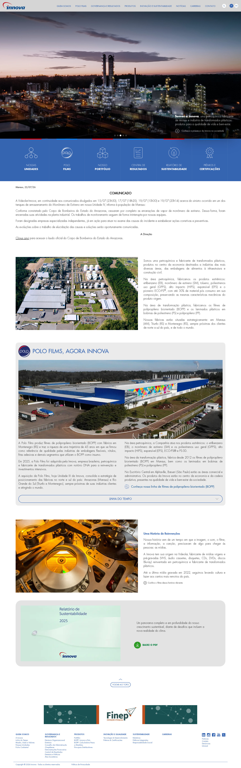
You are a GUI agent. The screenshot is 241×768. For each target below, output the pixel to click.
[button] (115, 135)
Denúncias (206, 743)
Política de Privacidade (81, 764)
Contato (205, 741)
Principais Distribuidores (83, 747)
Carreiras (167, 734)
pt (231, 6)
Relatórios (136, 738)
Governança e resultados (52, 735)
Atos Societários (51, 757)
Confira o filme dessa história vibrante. (165, 583)
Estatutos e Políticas (52, 754)
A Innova (19, 738)
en (236, 6)
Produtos (79, 734)
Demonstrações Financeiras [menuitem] (55, 750)
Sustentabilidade (141, 734)
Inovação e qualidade (114, 734)
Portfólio (77, 738)
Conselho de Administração (56, 745)
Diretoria (48, 742)
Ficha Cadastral (22, 747)
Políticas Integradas (140, 740)
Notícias (205, 739)
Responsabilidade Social (142, 742)
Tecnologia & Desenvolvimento (115, 738)
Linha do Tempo (22, 740)
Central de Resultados (53, 752)
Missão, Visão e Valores (25, 742)
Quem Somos (22, 734)
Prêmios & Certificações (112, 740)
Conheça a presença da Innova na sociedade (203, 131)
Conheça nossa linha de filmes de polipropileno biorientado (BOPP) (172, 486)
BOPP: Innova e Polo (82, 740)
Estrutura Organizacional (55, 740)
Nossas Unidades (23, 745)
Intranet (205, 746)
